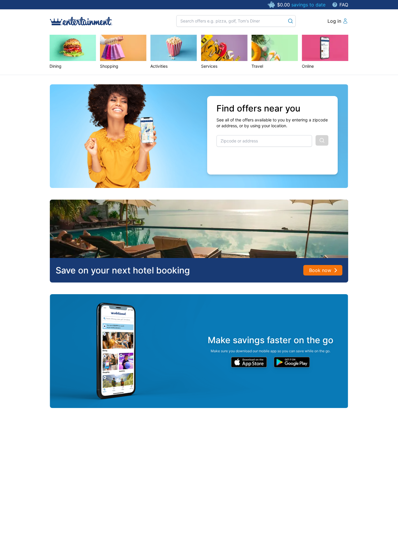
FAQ (343, 5)
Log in (334, 21)
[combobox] (264, 141)
